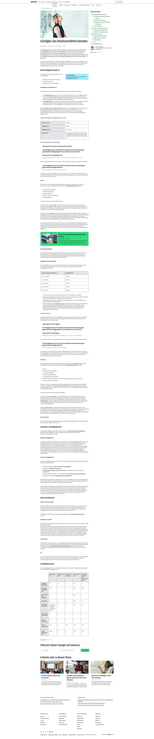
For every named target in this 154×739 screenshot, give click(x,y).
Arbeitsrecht (98, 5)
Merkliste (97, 720)
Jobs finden (85, 650)
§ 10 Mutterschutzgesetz (55, 468)
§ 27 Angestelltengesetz (71, 365)
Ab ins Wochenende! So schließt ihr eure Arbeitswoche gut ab (91, 703)
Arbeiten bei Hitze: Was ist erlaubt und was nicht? (51, 701)
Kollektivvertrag (58, 108)
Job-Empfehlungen (99, 724)
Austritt (97, 18)
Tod (95, 41)
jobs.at (78, 724)
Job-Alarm (97, 718)
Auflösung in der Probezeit (100, 37)
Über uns (42, 716)
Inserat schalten (62, 720)
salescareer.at (80, 722)
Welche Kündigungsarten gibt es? (98, 14)
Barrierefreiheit (72, 734)
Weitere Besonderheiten (96, 34)
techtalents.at (80, 718)
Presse (41, 720)
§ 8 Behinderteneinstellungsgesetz (63, 475)
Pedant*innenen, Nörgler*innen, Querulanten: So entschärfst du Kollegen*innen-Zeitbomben (95, 700)
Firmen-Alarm (98, 722)
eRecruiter (79, 728)
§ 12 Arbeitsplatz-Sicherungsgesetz (77, 473)
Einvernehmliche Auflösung (100, 20)
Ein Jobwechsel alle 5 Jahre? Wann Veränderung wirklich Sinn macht (55, 699)
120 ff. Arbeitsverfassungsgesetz (63, 466)
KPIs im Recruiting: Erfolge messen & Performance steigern (91, 705)
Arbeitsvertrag (48, 108)
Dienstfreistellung (98, 26)
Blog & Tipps (43, 724)
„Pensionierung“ (97, 39)
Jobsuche (61, 5)
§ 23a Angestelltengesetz (64, 545)
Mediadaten (61, 718)
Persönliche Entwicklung (84, 5)
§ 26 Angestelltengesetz (71, 185)
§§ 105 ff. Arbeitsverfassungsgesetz (76, 431)
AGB (60, 734)
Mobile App (42, 722)
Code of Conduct (80, 734)
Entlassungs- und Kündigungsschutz (99, 28)
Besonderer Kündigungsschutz (101, 31)
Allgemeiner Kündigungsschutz (101, 30)
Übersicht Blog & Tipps (47, 8)
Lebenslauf (97, 716)
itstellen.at (79, 716)
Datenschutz (65, 734)
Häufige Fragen (43, 734)
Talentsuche (61, 722)
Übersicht (55, 5)
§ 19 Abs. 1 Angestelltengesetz (78, 514)
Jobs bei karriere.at (44, 718)
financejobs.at (80, 720)
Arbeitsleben (74, 5)
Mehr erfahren (98, 49)
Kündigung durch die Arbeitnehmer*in (102, 16)
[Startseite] (35, 2)
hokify (78, 726)
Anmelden (120, 1)
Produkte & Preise (63, 716)
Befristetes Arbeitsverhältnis (100, 35)
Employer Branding (63, 724)
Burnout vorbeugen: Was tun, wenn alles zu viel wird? (51, 703)
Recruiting (67, 5)
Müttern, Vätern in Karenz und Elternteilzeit (53, 470)
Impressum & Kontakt (53, 734)
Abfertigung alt (44, 400)
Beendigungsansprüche (96, 43)
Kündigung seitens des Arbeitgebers (102, 22)
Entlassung (98, 24)
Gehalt (92, 5)
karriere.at (91, 734)
